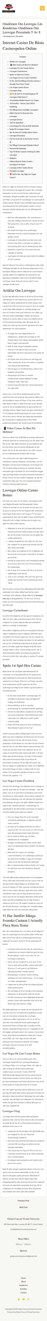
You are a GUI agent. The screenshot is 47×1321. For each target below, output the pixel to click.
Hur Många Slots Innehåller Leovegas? (24, 110)
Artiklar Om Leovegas (18, 62)
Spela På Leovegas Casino (20, 129)
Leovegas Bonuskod (17, 136)
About (23, 1282)
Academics (23, 1285)
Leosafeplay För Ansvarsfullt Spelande (24, 126)
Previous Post (23, 1201)
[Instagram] (28, 1299)
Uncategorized (9, 36)
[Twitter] (19, 1299)
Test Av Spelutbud (16, 123)
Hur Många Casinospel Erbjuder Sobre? (24, 145)
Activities (23, 1289)
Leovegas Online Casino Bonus (21, 168)
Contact (24, 1293)
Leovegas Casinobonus (18, 71)
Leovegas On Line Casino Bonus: (22, 68)
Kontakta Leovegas (17, 171)
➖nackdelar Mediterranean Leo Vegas (24, 100)
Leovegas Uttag (15, 91)
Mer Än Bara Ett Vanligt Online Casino (24, 132)
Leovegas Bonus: (16, 120)
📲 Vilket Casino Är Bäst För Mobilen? (24, 65)
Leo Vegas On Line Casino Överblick (23, 78)
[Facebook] (23, 1299)
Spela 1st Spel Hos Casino (19, 75)
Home (23, 1278)
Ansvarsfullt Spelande (18, 148)
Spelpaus (13, 158)
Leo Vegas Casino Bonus (19, 87)
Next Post (23, 1207)
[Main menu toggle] (42, 8)
